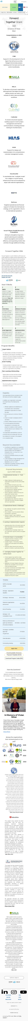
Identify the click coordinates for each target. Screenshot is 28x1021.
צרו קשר (19, 999)
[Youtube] (23, 992)
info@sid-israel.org (14, 1012)
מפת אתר (8, 997)
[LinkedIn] (4, 992)
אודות (20, 997)
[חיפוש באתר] (15, 1)
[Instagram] (14, 992)
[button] (15, 12)
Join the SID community (7, 275)
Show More (6, 731)
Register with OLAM (6, 277)
